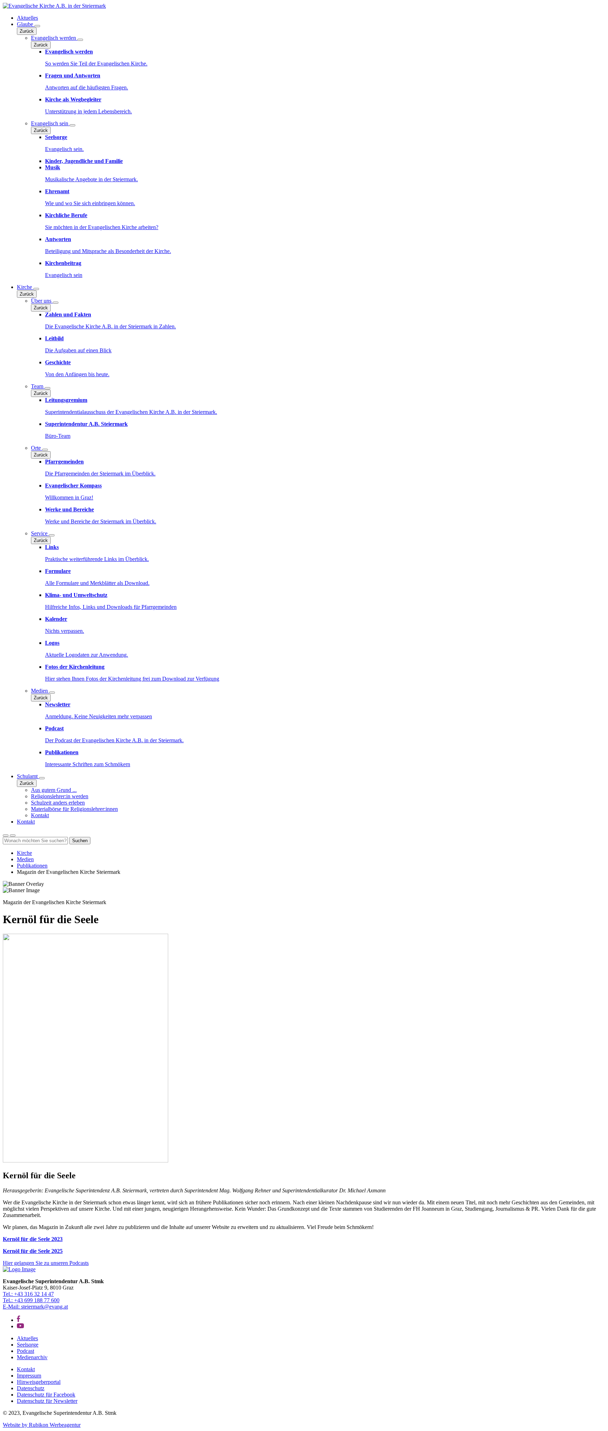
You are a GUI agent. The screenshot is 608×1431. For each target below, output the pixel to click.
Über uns (42, 301)
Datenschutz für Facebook (46, 1395)
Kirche (25, 287)
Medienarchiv (32, 1357)
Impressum (29, 1376)
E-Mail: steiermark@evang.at (35, 1307)
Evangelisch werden (54, 38)
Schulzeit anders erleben (58, 803)
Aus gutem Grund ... (54, 790)
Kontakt (40, 815)
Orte (36, 448)
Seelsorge (27, 1345)
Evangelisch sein (50, 123)
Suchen (80, 840)
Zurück (27, 31)
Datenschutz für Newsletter (47, 1401)
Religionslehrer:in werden (59, 796)
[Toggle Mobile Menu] (12, 835)
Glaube (25, 24)
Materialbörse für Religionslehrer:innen (74, 809)
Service (40, 533)
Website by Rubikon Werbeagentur (42, 1425)
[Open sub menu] (37, 26)
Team (38, 386)
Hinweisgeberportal (39, 1382)
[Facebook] (18, 1320)
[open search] (5, 835)
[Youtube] (20, 1326)
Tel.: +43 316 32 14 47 (28, 1294)
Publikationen (32, 866)
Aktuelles (27, 18)
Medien (40, 691)
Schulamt (28, 776)
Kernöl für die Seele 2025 (33, 1251)
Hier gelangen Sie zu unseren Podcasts (46, 1263)
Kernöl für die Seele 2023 (33, 1239)
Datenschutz (30, 1388)
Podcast (25, 1351)
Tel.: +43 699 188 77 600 (31, 1300)
